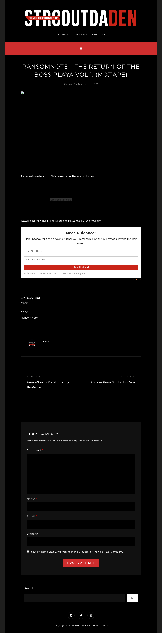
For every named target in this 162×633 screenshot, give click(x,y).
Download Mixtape (34, 220)
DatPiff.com (93, 220)
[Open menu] (81, 48)
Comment (35, 450)
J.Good (93, 84)
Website (32, 534)
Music (24, 302)
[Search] (132, 598)
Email (32, 516)
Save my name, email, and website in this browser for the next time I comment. (77, 551)
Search (29, 588)
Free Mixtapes (58, 220)
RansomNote (30, 176)
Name (32, 499)
